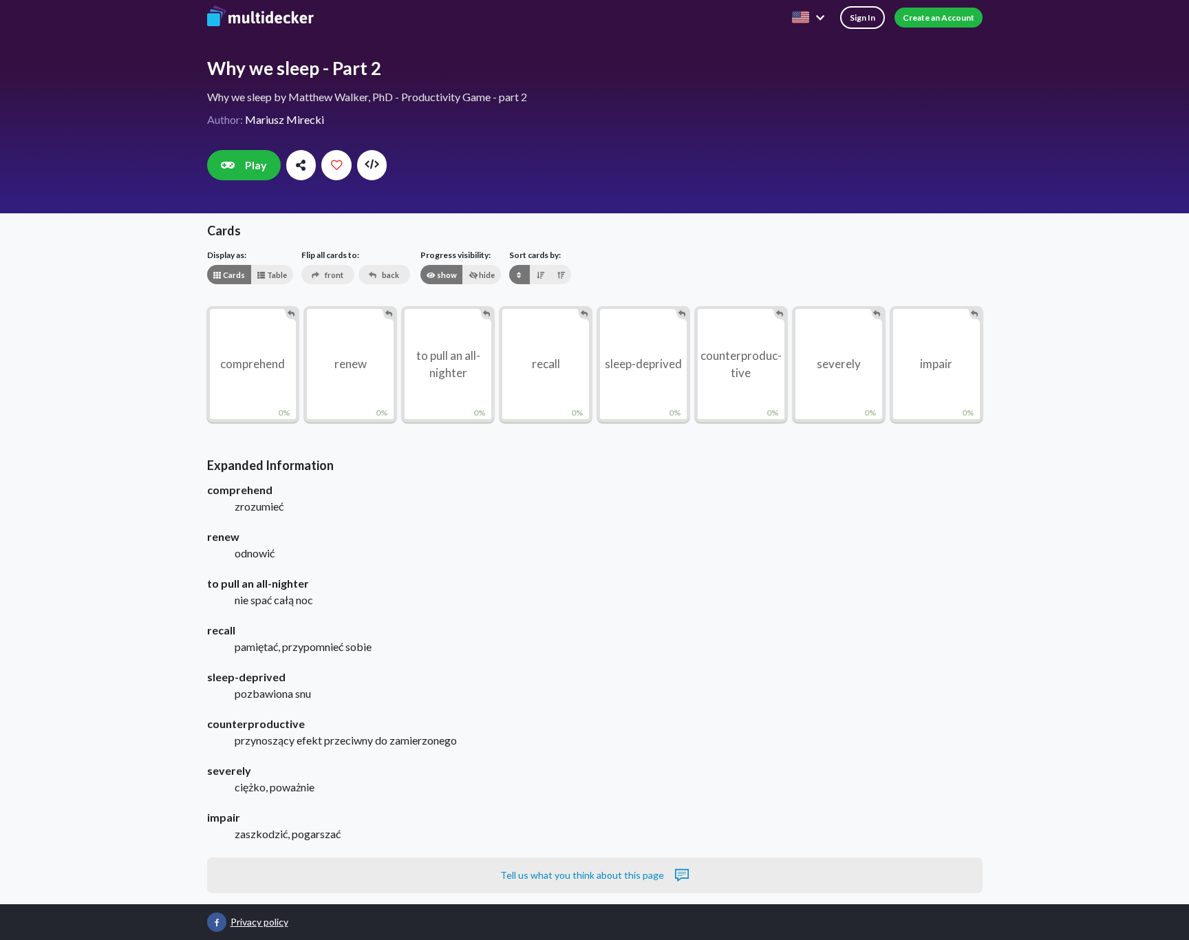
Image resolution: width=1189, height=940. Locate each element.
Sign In (862, 17)
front (333, 274)
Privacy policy (259, 922)
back (390, 274)
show (446, 274)
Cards (233, 274)
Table (276, 274)
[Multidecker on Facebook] (216, 922)
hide (486, 274)
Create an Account (938, 17)
